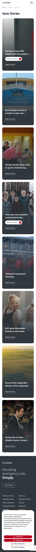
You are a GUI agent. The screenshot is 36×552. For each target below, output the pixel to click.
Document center (25, 499)
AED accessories (8, 502)
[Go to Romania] (7, 463)
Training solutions (9, 506)
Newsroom (22, 506)
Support (21, 502)
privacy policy (12, 518)
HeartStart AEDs (8, 499)
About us (22, 496)
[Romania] (6, 3)
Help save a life (8, 496)
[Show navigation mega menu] (31, 2)
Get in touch (9, 485)
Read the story (10, 64)
